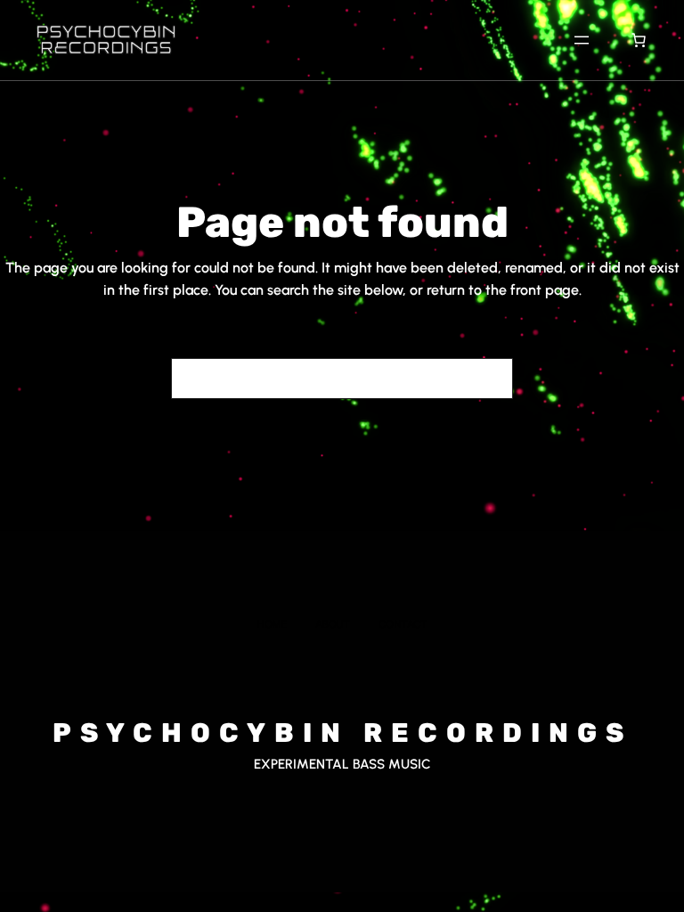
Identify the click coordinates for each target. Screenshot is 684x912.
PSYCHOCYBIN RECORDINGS (342, 733)
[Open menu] (581, 40)
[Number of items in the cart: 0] (638, 40)
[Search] (489, 378)
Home (271, 624)
